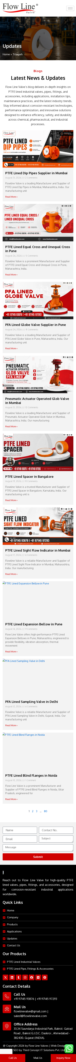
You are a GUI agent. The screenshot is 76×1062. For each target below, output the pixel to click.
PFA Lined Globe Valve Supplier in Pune (35, 325)
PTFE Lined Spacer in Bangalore (29, 476)
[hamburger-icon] (70, 8)
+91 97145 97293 (47, 999)
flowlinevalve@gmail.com (30, 1011)
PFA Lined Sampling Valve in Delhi (31, 702)
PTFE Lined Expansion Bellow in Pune (33, 624)
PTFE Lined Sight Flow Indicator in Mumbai (37, 550)
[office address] (7, 1026)
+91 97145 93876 (24, 999)
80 (45, 811)
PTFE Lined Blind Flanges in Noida (31, 775)
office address (25, 1024)
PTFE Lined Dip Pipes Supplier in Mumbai (36, 173)
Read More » (11, 196)
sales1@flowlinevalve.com (30, 1016)
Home (6, 54)
